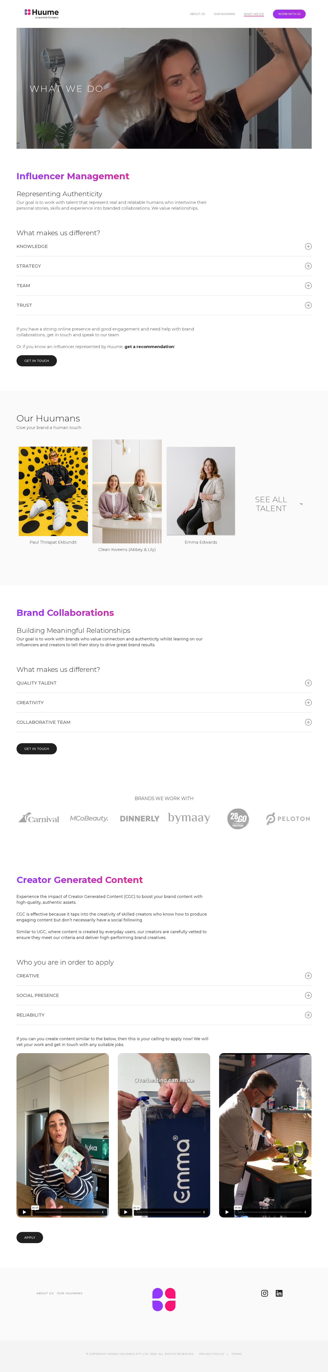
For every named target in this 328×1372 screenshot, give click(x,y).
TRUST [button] (24, 305)
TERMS (236, 1353)
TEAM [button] (23, 285)
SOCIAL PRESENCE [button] (38, 995)
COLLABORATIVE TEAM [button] (44, 722)
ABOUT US (45, 1293)
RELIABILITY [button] (30, 1015)
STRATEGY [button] (29, 266)
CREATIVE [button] (28, 975)
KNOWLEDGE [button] (32, 246)
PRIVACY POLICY (211, 1353)
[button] (37, 360)
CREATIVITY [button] (30, 702)
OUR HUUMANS (70, 1293)
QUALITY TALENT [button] (37, 683)
